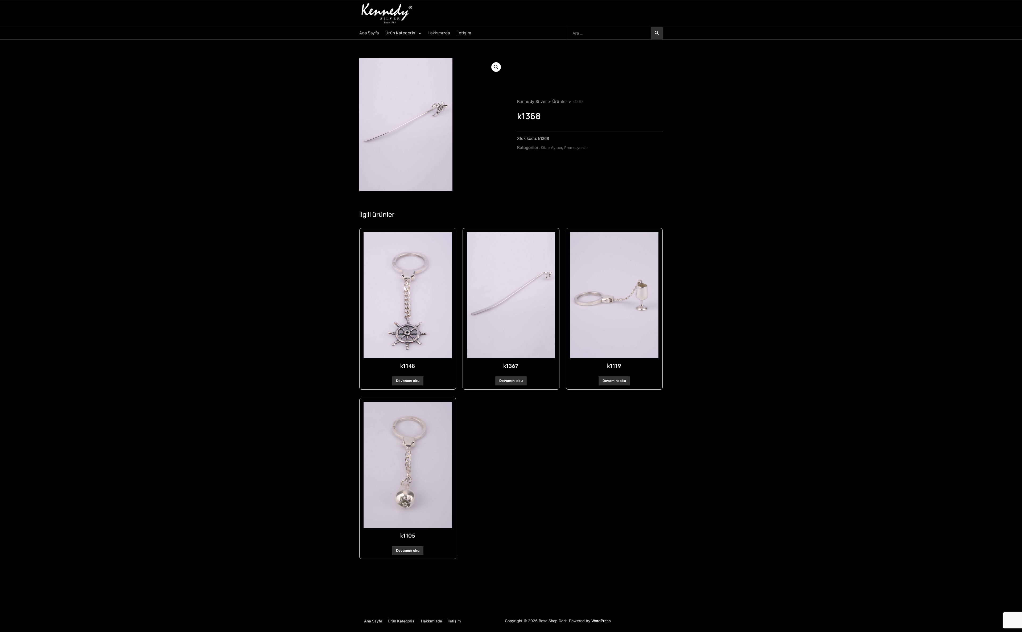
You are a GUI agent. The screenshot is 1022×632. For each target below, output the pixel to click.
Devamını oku (407, 381)
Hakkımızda (439, 33)
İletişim (463, 33)
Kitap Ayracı (551, 147)
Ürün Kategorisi (401, 33)
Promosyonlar (576, 147)
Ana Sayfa (369, 33)
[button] (496, 67)
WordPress (601, 620)
